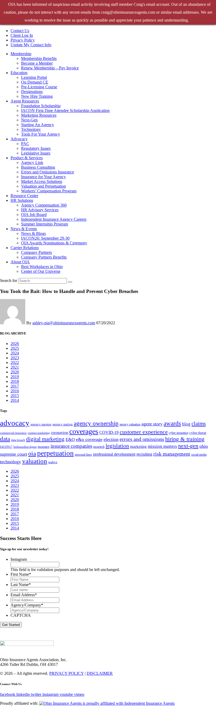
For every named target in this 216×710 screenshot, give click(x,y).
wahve (52, 462)
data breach (18, 440)
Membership (21, 54)
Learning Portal (34, 77)
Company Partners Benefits (44, 257)
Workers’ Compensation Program (48, 191)
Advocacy (19, 139)
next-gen (188, 446)
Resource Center (24, 195)
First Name (21, 574)
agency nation (62, 424)
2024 (15, 353)
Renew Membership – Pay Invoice (50, 68)
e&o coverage (89, 439)
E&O (70, 439)
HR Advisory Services (39, 210)
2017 (15, 386)
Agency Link (32, 162)
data (5, 439)
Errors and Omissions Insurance (47, 172)
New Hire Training (37, 96)
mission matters (162, 446)
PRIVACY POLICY (66, 673)
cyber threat (197, 433)
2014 (15, 400)
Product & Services (27, 158)
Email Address (24, 595)
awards (172, 423)
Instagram (19, 559)
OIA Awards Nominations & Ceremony (54, 243)
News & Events (24, 229)
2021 (15, 367)
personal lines (83, 454)
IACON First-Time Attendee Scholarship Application (65, 110)
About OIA (20, 262)
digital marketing (45, 439)
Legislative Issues (35, 153)
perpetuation (55, 453)
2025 (15, 348)
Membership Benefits (39, 58)
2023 (15, 358)
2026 (15, 343)
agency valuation (130, 424)
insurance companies (71, 446)
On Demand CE (34, 82)
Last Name (21, 584)
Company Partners (36, 252)
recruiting (144, 454)
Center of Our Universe (40, 271)
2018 (15, 381)
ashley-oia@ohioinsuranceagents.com (63, 323)
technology (10, 461)
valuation (34, 461)
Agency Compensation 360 (44, 205)
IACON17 (6, 446)
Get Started (11, 625)
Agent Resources (25, 101)
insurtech (99, 447)
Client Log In (22, 35)
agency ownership (96, 423)
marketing (138, 446)
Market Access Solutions (41, 181)
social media (199, 454)
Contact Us (20, 30)
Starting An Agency (37, 124)
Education (19, 72)
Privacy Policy (23, 40)
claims (199, 423)
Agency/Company (27, 605)
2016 (15, 391)
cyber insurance (178, 433)
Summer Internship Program (44, 224)
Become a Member (37, 63)
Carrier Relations (25, 247)
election (111, 439)
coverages (83, 431)
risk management (171, 454)
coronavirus (59, 432)
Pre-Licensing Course (39, 87)
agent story (152, 423)
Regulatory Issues (36, 148)
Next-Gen (29, 120)
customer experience (144, 432)
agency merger (41, 424)
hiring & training (184, 439)
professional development (114, 454)
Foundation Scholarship (41, 106)
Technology (31, 129)
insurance (44, 447)
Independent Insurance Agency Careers (53, 219)
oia (32, 453)
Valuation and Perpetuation (43, 186)
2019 (15, 376)
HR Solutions (22, 200)
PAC (25, 143)
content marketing (39, 432)
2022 (15, 362)
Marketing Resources (38, 115)
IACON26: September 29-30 (45, 238)
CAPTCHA (21, 615)
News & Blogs (33, 233)
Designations (32, 91)
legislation (117, 446)
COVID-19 (109, 432)
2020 (15, 372)
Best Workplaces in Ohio (42, 266)
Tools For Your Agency (40, 134)
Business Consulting (38, 167)
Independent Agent (25, 446)
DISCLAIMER (100, 673)
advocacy (15, 423)
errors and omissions (142, 439)
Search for (8, 280)
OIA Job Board (34, 214)
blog (186, 423)
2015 (15, 395)
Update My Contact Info (31, 45)
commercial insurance (13, 432)
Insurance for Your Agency (43, 176)
